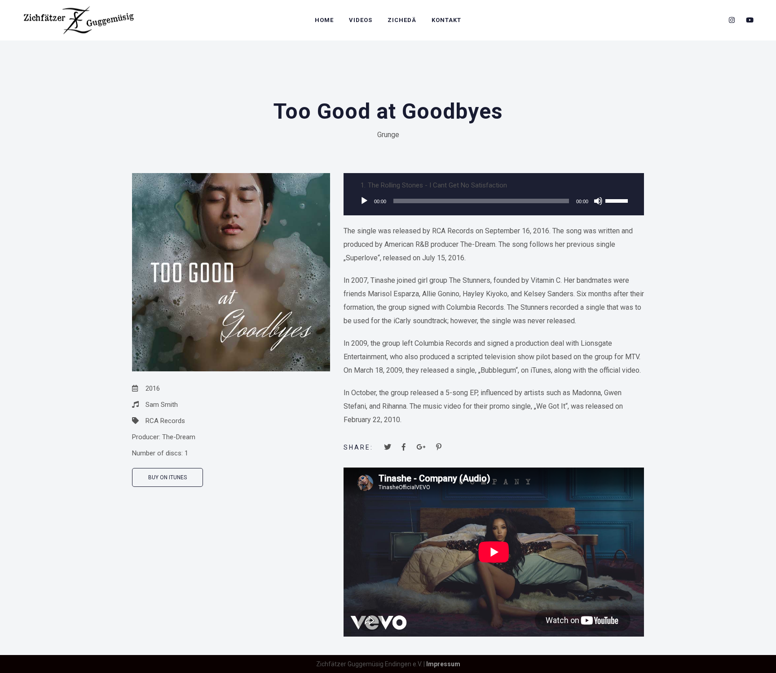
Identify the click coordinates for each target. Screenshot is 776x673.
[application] (494, 201)
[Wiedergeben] (364, 200)
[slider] (617, 200)
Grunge (388, 134)
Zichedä (402, 20)
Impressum (443, 664)
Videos (360, 20)
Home (324, 20)
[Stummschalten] (598, 200)
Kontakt (446, 20)
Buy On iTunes (167, 477)
